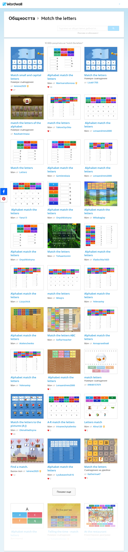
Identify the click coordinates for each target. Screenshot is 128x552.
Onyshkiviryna (63, 217)
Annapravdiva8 (101, 343)
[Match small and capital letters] (27, 59)
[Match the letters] (100, 59)
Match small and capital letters (26, 76)
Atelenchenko (26, 343)
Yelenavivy (98, 301)
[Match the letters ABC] (64, 319)
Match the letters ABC (61, 335)
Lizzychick (24, 301)
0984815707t (94, 384)
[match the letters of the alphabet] (27, 107)
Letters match (93, 422)
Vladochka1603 (101, 259)
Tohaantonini (63, 255)
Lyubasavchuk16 (65, 474)
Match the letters (58, 18)
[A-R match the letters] (64, 406)
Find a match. (19, 467)
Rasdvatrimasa (22, 133)
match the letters (58, 123)
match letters (92, 377)
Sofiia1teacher (63, 339)
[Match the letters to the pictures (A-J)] (27, 406)
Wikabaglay (99, 217)
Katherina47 (94, 474)
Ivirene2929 (20, 86)
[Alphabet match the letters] (64, 59)
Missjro (60, 297)
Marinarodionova (65, 83)
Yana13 (23, 217)
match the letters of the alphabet (26, 124)
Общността (22, 18)
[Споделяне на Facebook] (3, 191)
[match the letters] (64, 107)
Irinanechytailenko (66, 426)
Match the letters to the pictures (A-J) (26, 424)
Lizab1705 (93, 82)
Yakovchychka (63, 127)
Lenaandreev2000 (102, 130)
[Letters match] (100, 406)
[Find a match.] (27, 450)
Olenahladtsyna (27, 430)
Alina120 (97, 426)
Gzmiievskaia (63, 175)
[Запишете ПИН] (3, 198)
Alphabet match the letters (60, 76)
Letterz (23, 172)
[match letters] (100, 361)
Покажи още (64, 491)
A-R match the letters (60, 422)
